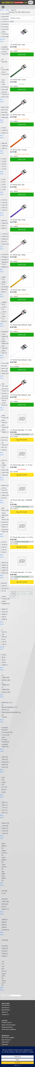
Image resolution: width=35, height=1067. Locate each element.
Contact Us (5, 1014)
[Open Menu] (3, 7)
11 (31, 590)
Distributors (6, 1008)
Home (2, 10)
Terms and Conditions (9, 1029)
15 (20, 593)
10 (27, 590)
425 (31, 593)
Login (25, 2)
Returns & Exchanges (8, 1025)
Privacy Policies (6, 1022)
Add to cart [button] (22, 54)
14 (17, 593)
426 (10, 597)
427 (14, 597)
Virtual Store (6, 1005)
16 (24, 593)
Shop (7, 10)
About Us (5, 1012)
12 (10, 593)
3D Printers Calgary (8, 1037)
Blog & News (6, 1010)
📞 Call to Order (22, 440)
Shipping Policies (7, 1027)
